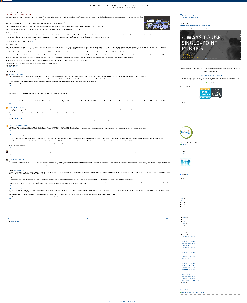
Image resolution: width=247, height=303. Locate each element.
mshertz (10, 74)
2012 (182, 210)
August (184, 223)
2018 (182, 198)
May (183, 228)
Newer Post (8, 218)
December (184, 215)
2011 (182, 212)
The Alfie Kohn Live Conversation (188, 269)
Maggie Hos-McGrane (13, 125)
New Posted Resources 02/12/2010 (188, 262)
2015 (182, 204)
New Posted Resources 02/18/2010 (188, 252)
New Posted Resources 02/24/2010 (188, 241)
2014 (182, 206)
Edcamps (193, 145)
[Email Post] (20, 65)
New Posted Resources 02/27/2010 (188, 236)
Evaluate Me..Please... (186, 254)
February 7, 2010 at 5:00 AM (16, 188)
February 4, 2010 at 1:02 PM (19, 170)
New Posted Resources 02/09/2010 (188, 273)
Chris (10, 151)
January (184, 282)
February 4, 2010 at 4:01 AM (19, 118)
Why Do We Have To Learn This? (188, 265)
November (184, 217)
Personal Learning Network (201, 145)
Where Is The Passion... (186, 258)
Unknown (10, 107)
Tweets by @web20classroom (185, 153)
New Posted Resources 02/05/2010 (188, 276)
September (185, 221)
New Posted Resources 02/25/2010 (188, 240)
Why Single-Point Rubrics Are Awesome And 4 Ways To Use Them (195, 25)
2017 (182, 200)
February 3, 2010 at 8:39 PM (17, 74)
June (183, 227)
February (184, 234)
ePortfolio (182, 145)
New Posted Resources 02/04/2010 (188, 278)
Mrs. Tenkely (11, 159)
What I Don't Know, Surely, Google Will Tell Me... (19, 14)
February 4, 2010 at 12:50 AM (18, 107)
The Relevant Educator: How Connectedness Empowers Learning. (211, 75)
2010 (182, 214)
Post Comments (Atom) (15, 221)
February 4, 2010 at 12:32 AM (19, 98)
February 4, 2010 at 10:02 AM (18, 134)
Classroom (186, 145)
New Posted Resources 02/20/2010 (188, 247)
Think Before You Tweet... (187, 274)
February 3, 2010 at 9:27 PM (19, 89)
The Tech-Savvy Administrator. (210, 65)
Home (88, 218)
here (15, 41)
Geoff (10, 188)
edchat (10, 66)
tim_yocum (11, 134)
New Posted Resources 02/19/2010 (188, 249)
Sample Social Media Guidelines (186, 19)
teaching (15, 66)
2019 (182, 196)
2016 (182, 202)
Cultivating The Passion (186, 238)
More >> (207, 145)
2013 (182, 208)
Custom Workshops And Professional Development (189, 17)
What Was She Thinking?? (187, 251)
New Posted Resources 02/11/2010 (188, 263)
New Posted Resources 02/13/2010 (188, 260)
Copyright (190, 145)
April (184, 230)
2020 (182, 195)
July (183, 225)
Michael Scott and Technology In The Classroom (191, 271)
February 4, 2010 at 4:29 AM (23, 125)
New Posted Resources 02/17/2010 (188, 256)
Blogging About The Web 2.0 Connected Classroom (123, 5)
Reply (10, 85)
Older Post (168, 218)
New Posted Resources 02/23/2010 (188, 243)
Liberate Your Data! (186, 245)
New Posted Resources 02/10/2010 (188, 267)
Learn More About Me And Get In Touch (187, 15)
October (184, 219)
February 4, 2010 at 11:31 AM (19, 159)
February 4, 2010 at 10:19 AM (16, 151)
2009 (182, 285)
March (184, 232)
